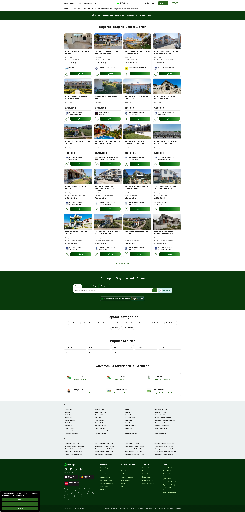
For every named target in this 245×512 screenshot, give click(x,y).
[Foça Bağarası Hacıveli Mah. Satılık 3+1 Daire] (78, 131)
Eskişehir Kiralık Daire (161, 415)
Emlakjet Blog (104, 468)
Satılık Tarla (68, 423)
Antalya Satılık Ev (100, 417)
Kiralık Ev (128, 412)
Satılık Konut (74, 323)
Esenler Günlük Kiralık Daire (163, 423)
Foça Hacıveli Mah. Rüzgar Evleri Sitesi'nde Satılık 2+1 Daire (76, 97)
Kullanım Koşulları (168, 468)
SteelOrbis (170, 508)
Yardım (123, 486)
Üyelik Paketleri (146, 477)
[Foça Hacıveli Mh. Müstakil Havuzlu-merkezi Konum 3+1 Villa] (108, 131)
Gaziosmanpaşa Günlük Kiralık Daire (165, 420)
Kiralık (72, 3)
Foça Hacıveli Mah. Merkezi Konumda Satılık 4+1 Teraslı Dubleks (105, 188)
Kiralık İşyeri (170, 323)
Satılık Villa (130, 323)
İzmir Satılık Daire (88, 9)
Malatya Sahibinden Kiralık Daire (134, 446)
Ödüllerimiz (124, 471)
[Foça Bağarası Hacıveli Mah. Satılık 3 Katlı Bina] (137, 222)
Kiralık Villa (128, 415)
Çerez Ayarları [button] (167, 478)
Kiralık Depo (128, 423)
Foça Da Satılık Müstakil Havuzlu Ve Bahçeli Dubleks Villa (137, 52)
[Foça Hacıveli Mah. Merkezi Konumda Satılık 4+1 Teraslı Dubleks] (108, 176)
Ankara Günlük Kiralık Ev (162, 428)
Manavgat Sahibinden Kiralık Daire (165, 449)
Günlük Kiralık (128, 328)
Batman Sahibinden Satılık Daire (74, 449)
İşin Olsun (122, 508)
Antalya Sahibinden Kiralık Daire (134, 454)
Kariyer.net (114, 508)
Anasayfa (67, 9)
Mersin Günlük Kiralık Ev (162, 425)
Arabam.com (140, 508)
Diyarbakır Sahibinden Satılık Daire (75, 446)
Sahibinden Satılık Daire (72, 443)
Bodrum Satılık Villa (100, 433)
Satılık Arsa (143, 323)
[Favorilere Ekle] (67, 74)
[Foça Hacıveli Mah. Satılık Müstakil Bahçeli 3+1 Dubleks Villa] (167, 131)
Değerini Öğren (150, 3)
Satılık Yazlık (68, 425)
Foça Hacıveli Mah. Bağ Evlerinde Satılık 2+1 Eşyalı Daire (106, 52)
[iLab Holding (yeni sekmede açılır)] (73, 508)
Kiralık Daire (116, 323)
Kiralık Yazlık (129, 420)
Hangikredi (149, 508)
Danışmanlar (88, 3)
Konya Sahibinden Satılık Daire (104, 443)
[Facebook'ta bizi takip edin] (70, 469)
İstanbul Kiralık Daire (131, 433)
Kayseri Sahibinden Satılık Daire (74, 454)
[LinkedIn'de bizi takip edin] (81, 469)
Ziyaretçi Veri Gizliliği (169, 485)
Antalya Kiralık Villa (160, 433)
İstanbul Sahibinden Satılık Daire (104, 446)
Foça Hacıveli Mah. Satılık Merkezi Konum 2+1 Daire (136, 97)
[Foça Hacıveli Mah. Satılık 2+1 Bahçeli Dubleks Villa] (167, 86)
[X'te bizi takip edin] (75, 469)
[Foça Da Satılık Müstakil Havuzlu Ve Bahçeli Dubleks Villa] (137, 41)
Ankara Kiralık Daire (131, 431)
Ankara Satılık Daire (71, 431)
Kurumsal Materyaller (127, 477)
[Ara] (154, 290)
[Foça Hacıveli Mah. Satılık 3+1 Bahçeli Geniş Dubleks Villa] (137, 131)
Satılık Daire (76, 9)
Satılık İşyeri (156, 323)
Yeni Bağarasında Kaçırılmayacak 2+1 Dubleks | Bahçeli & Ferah (166, 187)
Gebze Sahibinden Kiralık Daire (164, 454)
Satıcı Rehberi (104, 474)
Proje (95, 286)
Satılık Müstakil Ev (70, 420)
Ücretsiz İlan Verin (147, 474)
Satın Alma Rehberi (105, 471)
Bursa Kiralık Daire (160, 412)
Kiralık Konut (88, 323)
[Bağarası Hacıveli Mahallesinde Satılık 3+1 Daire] (108, 86)
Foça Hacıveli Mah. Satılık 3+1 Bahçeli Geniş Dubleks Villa (135, 142)
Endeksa (107, 508)
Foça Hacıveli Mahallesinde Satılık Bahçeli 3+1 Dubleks (137, 187)
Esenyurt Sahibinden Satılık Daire (104, 449)
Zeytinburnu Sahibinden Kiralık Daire (165, 451)
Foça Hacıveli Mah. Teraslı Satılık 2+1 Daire (76, 232)
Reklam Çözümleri (126, 474)
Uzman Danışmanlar (148, 483)
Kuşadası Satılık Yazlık (101, 431)
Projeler (115, 328)
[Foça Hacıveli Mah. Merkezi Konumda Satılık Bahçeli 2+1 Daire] (167, 222)
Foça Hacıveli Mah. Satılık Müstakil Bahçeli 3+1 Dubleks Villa (166, 142)
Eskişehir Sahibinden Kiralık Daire (164, 443)
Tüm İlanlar (121, 263)
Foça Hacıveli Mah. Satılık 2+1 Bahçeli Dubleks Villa (164, 97)
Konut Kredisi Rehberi (106, 480)
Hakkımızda (124, 468)
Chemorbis (177, 508)
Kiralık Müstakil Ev (130, 425)
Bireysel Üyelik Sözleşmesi (170, 471)
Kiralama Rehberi (105, 477)
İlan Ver (163, 3)
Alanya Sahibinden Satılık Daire (104, 451)
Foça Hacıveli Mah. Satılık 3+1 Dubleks (75, 187)
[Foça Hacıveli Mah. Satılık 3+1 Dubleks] (78, 176)
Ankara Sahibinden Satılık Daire (74, 451)
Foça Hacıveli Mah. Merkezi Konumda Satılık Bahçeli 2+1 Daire (166, 232)
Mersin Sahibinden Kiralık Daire (164, 446)
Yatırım (79, 3)
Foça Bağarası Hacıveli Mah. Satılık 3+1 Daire (77, 142)
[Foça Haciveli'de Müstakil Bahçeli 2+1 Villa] (78, 41)
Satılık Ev (67, 412)
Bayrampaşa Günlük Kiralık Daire (164, 417)
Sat (95, 3)
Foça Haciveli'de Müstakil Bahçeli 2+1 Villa (77, 52)
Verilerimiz (103, 489)
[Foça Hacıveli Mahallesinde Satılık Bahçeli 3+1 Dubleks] (137, 176)
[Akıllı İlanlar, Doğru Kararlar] (122, 3)
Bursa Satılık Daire (100, 412)
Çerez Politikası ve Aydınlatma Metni (171, 475)
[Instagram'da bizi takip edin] (65, 469)
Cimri (155, 508)
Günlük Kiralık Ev (130, 417)
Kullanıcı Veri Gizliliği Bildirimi (171, 482)
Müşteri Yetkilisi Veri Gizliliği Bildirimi (171, 489)
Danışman (104, 286)
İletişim (123, 483)
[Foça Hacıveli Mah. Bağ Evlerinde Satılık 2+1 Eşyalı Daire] (108, 41)
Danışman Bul (146, 468)
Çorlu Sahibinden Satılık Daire (103, 454)
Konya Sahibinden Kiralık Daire (134, 451)
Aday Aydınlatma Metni (169, 492)
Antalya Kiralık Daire (161, 409)
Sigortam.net (130, 508)
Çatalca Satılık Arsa (100, 423)
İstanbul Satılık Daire (101, 409)
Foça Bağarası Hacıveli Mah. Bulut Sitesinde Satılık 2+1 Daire (166, 52)
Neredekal (162, 508)
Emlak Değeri (104, 486)
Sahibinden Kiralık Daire (132, 443)
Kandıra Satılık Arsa (100, 425)
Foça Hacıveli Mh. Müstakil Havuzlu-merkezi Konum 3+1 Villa (107, 142)
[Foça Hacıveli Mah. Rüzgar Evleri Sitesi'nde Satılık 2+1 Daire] (78, 86)
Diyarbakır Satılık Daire (71, 433)
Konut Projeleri (69, 428)
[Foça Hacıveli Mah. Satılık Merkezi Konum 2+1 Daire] (137, 86)
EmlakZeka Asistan (147, 480)
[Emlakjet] (70, 464)
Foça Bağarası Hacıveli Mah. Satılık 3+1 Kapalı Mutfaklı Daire (107, 232)
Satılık (66, 3)
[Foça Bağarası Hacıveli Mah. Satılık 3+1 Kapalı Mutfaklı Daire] (108, 222)
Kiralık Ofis (128, 428)
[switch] (165, 290)
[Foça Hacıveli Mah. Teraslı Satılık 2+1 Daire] (78, 222)
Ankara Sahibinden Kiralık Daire (134, 449)
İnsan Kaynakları (126, 480)
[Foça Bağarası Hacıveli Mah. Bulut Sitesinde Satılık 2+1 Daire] (167, 41)
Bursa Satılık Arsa (100, 428)
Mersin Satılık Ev (99, 420)
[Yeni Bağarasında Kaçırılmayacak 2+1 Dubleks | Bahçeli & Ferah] (167, 176)
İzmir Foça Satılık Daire (104, 9)
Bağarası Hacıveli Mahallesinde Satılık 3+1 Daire (106, 97)
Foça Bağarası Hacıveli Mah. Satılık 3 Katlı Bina (137, 232)
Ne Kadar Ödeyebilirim (106, 483)
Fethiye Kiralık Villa (160, 431)
